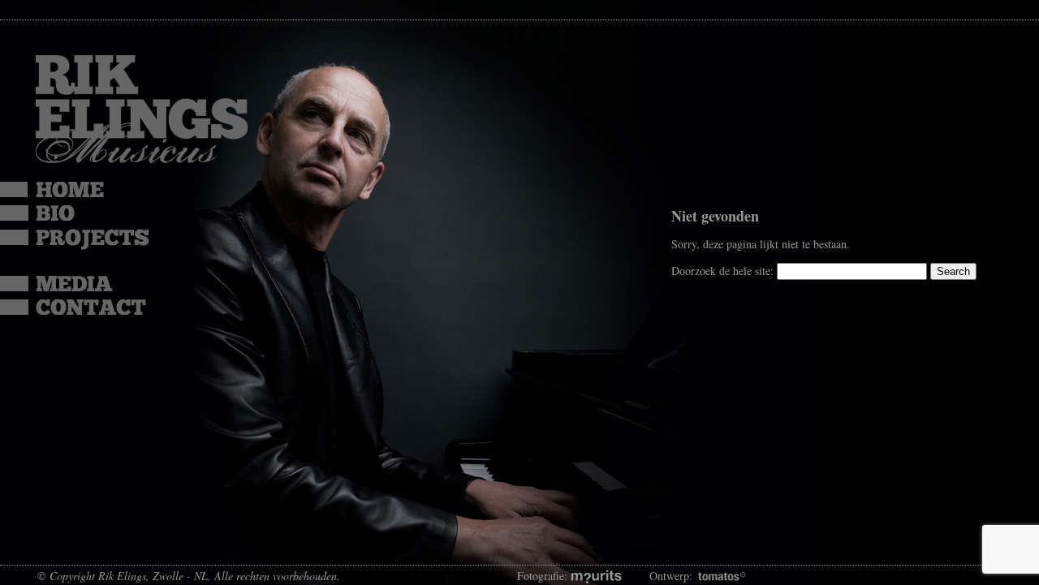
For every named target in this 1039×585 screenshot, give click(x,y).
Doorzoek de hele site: (724, 270)
